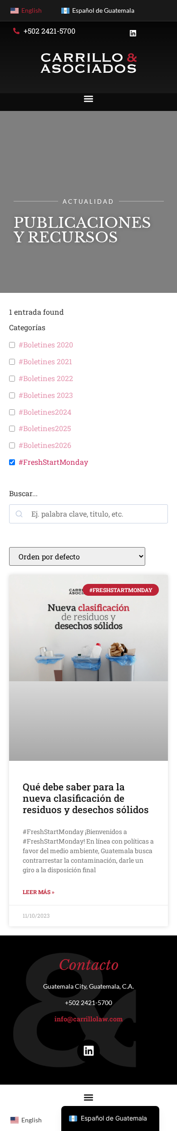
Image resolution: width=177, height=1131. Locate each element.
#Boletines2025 (45, 428)
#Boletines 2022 (46, 378)
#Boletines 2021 (45, 361)
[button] (88, 98)
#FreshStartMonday (53, 462)
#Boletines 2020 (46, 344)
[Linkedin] (88, 1051)
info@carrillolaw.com (88, 1019)
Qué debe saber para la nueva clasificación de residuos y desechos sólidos (86, 798)
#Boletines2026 (45, 445)
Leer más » (38, 891)
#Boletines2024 (45, 412)
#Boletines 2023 (46, 395)
